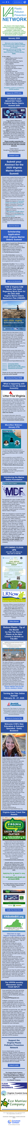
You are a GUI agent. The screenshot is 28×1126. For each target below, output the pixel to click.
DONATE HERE (14, 1065)
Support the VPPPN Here (14, 93)
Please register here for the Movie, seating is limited (14, 687)
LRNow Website (14, 621)
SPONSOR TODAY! (14, 155)
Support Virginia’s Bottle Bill (14, 935)
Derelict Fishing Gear (14, 365)
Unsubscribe (5, 1116)
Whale (9, 122)
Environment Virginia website (15, 420)
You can (14, 537)
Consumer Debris (13, 363)
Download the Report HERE (14, 378)
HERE (14, 53)
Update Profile (12, 1116)
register (6, 470)
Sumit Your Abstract (14, 225)
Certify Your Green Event (14, 910)
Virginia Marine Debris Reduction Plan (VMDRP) (14, 62)
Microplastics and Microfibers (16, 366)
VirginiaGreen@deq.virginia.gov (14, 859)
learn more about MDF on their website (13, 538)
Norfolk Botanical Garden (11, 252)
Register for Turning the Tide (14, 718)
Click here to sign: (14, 934)
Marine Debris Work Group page (13, 465)
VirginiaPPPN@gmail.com (11, 998)
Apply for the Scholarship (14, 281)
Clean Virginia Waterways (11, 1075)
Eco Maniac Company (13, 1080)
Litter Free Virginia (7, 412)
